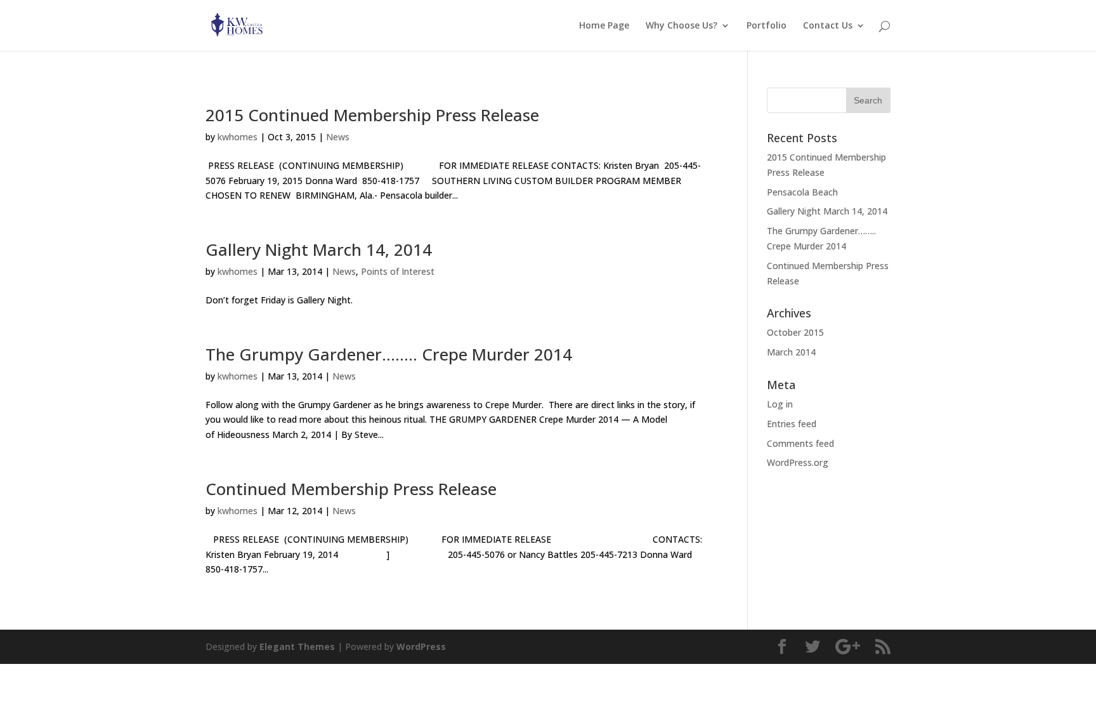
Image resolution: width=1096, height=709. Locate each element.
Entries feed (791, 424)
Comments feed (800, 443)
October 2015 (795, 332)
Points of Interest (397, 271)
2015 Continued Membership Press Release (372, 114)
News (337, 137)
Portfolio (766, 26)
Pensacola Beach (802, 192)
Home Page (604, 26)
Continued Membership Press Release (351, 488)
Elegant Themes (297, 646)
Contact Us (827, 26)
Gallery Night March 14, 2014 (319, 249)
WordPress (421, 646)
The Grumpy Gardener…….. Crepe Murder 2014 (389, 354)
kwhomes (238, 137)
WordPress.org (797, 462)
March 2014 (791, 352)
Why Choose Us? (681, 26)
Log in (780, 404)
